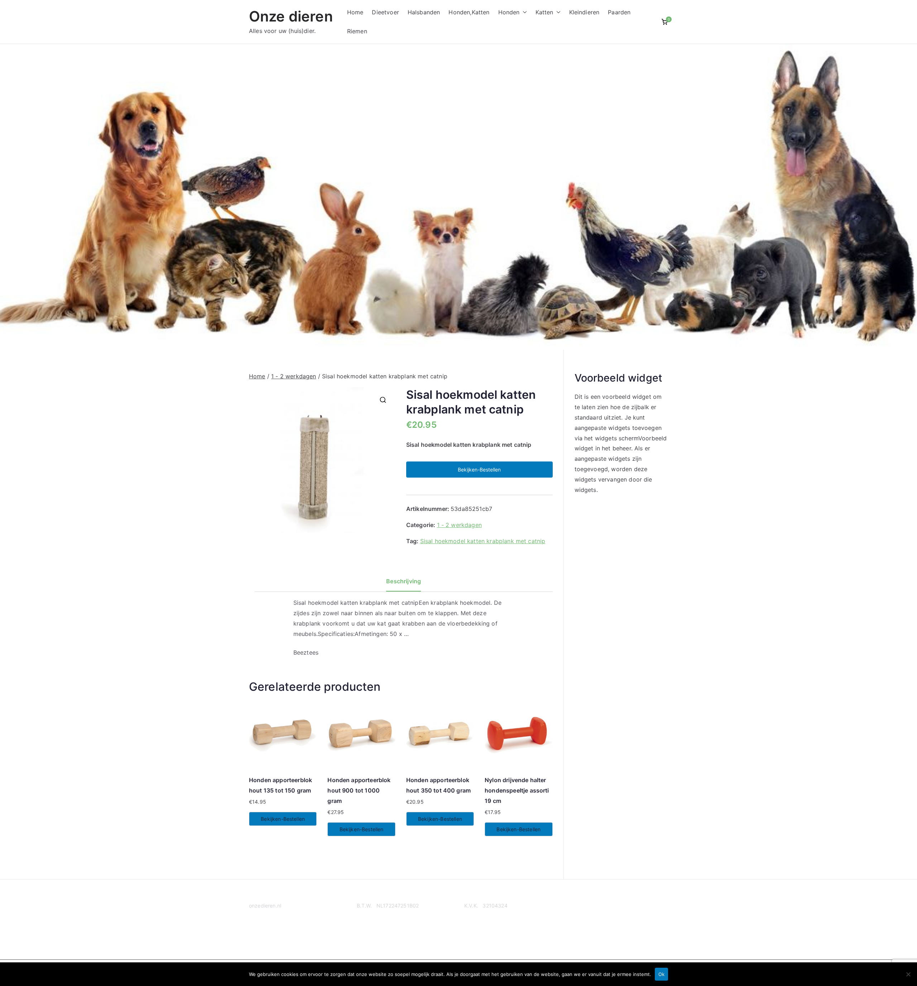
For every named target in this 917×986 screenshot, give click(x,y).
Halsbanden (424, 12)
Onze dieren (291, 16)
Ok (661, 974)
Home (355, 12)
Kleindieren (584, 12)
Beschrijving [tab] (403, 581)
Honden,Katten (468, 12)
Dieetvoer (385, 12)
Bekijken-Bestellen (479, 469)
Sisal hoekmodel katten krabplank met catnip (483, 541)
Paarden (619, 12)
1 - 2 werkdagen (293, 376)
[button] (523, 12)
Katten (544, 12)
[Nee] (908, 974)
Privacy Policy (266, 933)
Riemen (357, 31)
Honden (509, 12)
